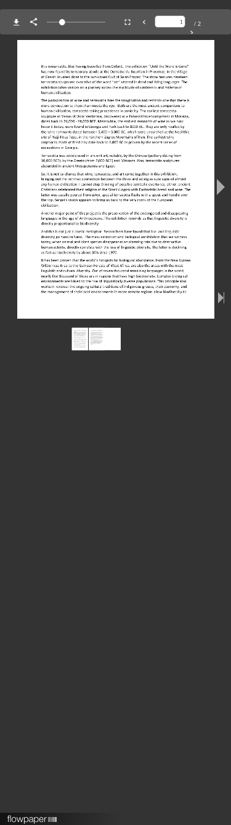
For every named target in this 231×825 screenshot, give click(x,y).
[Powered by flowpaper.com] (32, 815)
